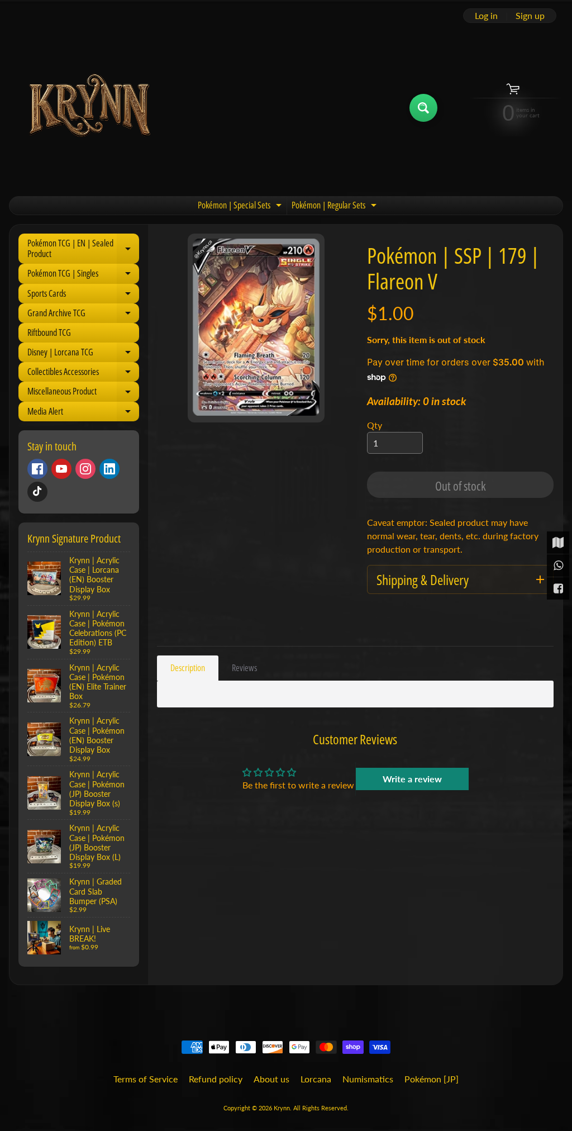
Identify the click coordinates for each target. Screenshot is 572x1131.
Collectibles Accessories (83, 373)
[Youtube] (61, 469)
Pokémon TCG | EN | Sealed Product (83, 249)
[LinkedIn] (109, 469)
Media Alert (83, 413)
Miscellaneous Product (83, 393)
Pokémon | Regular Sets (335, 207)
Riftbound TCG (49, 332)
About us (271, 1078)
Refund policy (215, 1078)
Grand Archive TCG (83, 315)
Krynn (282, 1107)
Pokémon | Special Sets (241, 207)
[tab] (187, 668)
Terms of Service (145, 1078)
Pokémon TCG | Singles (83, 275)
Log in (486, 15)
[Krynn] (88, 107)
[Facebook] (37, 469)
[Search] (423, 108)
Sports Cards (83, 295)
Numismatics (367, 1078)
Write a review (412, 778)
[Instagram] (85, 469)
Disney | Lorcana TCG (83, 354)
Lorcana (316, 1078)
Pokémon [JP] (431, 1078)
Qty (374, 425)
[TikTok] (37, 492)
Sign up (530, 15)
